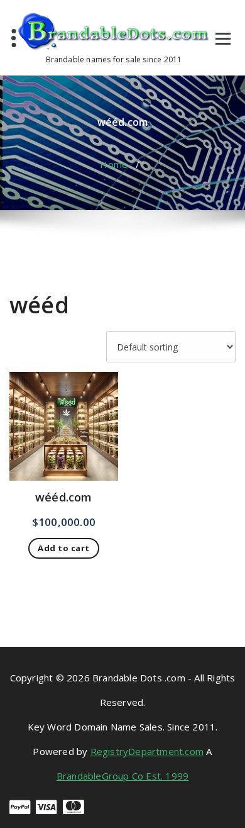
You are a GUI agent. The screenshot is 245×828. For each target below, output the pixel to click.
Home (114, 164)
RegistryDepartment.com (147, 751)
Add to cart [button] (64, 548)
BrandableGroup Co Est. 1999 (122, 775)
